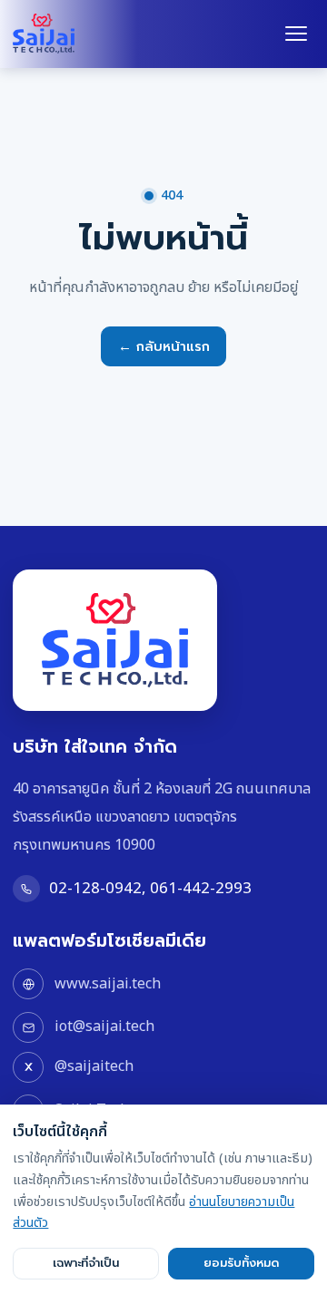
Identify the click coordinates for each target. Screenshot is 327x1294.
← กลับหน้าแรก (164, 346)
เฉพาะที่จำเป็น (86, 1263)
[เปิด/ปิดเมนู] (296, 33)
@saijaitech (93, 1066)
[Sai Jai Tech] (43, 34)
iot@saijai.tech (104, 1026)
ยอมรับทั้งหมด (241, 1263)
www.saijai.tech (107, 984)
